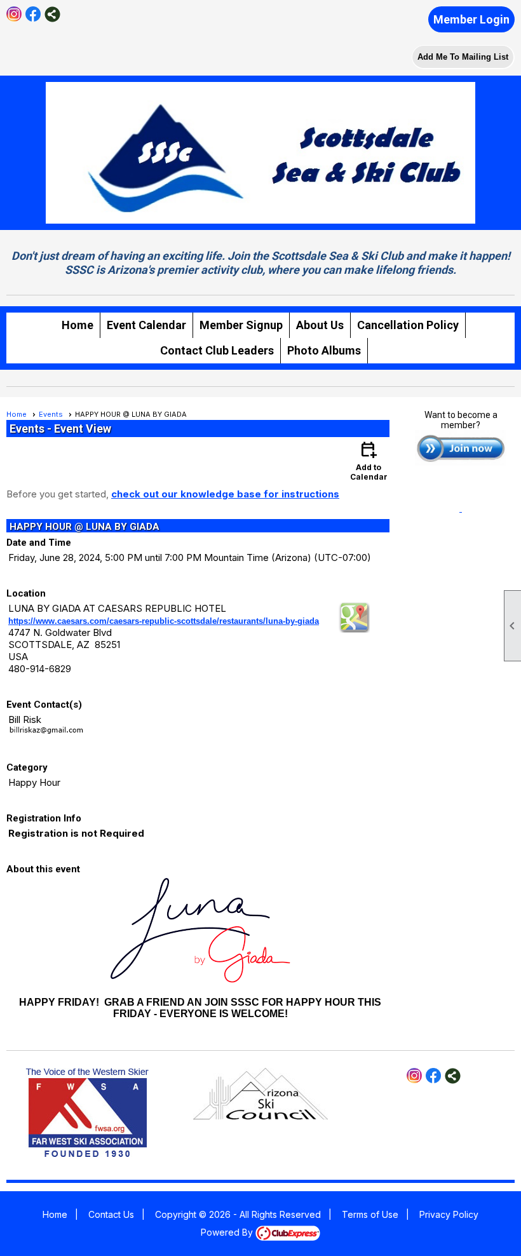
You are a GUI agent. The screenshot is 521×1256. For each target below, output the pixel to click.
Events (51, 414)
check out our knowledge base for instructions (225, 494)
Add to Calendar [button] (369, 460)
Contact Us (111, 1214)
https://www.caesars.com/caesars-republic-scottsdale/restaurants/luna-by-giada (163, 621)
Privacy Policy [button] (448, 1214)
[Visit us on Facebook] (33, 14)
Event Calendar (146, 325)
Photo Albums (324, 350)
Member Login (471, 19)
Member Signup (241, 325)
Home (77, 325)
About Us (320, 325)
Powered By (228, 1232)
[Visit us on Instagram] (14, 14)
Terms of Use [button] (370, 1214)
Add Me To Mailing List (462, 57)
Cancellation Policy (408, 325)
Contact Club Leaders (217, 350)
